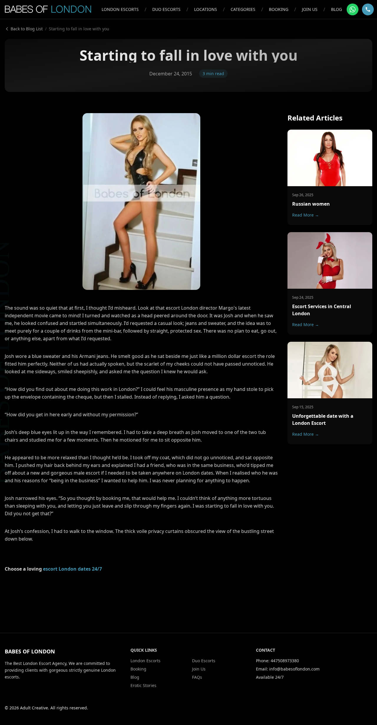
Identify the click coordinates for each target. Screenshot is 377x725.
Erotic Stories (143, 685)
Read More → (305, 215)
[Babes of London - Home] (51, 9)
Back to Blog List (27, 29)
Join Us (310, 9)
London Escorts (120, 9)
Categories (243, 9)
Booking (278, 9)
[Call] (368, 9)
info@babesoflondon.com (294, 669)
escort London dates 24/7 (72, 569)
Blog (336, 9)
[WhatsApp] (352, 9)
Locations (205, 9)
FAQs (197, 677)
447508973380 (285, 660)
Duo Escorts (166, 9)
